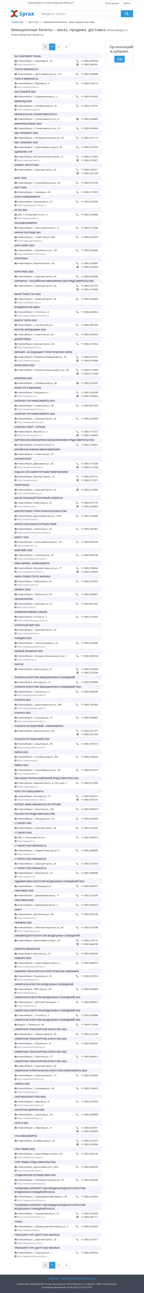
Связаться (54, 1278)
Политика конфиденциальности (79, 1278)
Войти (127, 3)
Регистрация (112, 3)
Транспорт (33, 22)
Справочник (17, 22)
